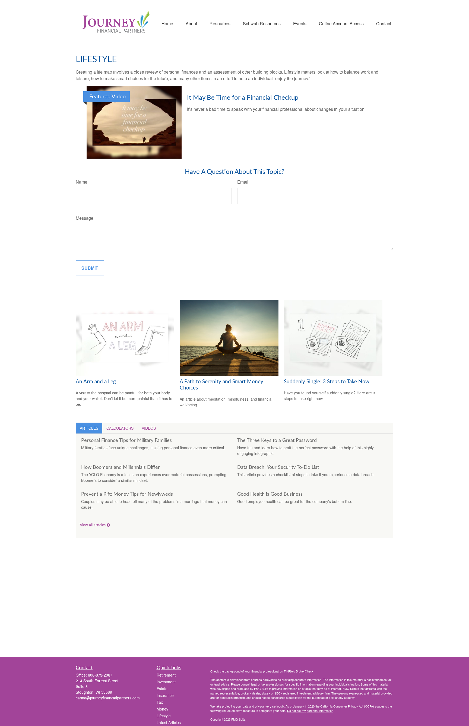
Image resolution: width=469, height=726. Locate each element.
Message (84, 218)
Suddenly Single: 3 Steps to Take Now (326, 381)
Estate (162, 688)
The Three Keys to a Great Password (277, 440)
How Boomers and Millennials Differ (120, 467)
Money (162, 709)
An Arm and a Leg (96, 381)
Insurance (165, 695)
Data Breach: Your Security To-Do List (278, 467)
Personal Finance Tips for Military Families (126, 440)
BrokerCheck (304, 671)
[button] (167, 23)
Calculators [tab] (120, 428)
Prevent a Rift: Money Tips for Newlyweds (127, 494)
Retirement (166, 675)
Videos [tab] (149, 428)
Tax (160, 702)
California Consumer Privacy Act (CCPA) (347, 706)
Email (242, 182)
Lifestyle (164, 715)
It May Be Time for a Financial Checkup (242, 98)
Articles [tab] (89, 428)
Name (81, 182)
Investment (166, 681)
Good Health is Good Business (270, 494)
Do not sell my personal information (310, 710)
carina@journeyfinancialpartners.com (108, 697)
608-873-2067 (100, 675)
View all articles (93, 525)
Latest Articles (169, 722)
